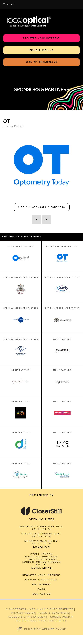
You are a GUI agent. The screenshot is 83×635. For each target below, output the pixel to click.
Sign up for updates (41, 580)
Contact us (41, 594)
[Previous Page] (36, 219)
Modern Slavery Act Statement (41, 620)
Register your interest (41, 575)
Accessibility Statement (27, 617)
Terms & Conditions (54, 613)
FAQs (41, 589)
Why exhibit (41, 584)
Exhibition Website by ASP (45, 629)
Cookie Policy (61, 617)
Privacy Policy (23, 613)
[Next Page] (46, 219)
